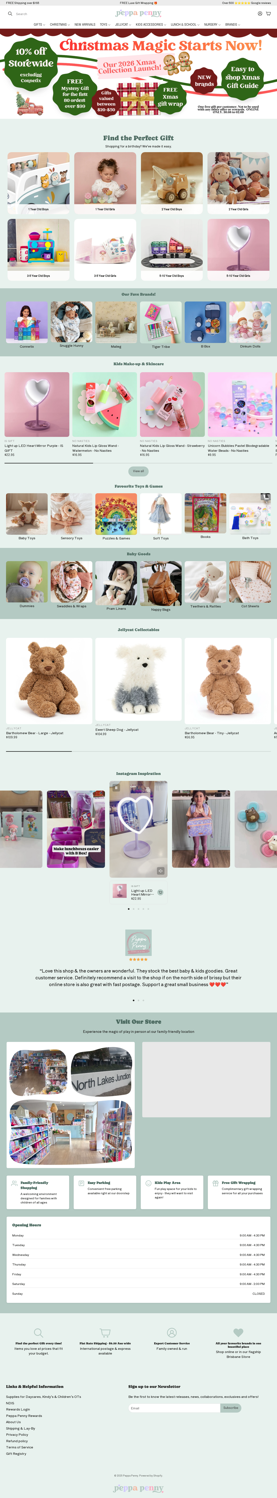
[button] (46, 13)
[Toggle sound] (161, 871)
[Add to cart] (160, 892)
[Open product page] (27, 322)
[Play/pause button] (116, 788)
